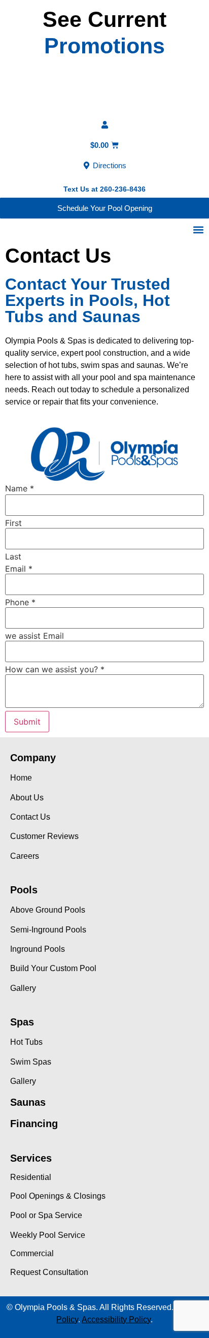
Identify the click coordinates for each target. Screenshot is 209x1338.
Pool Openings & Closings (58, 1196)
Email (18, 569)
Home (21, 777)
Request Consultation (49, 1272)
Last (13, 556)
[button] (198, 229)
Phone (20, 602)
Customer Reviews (44, 836)
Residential (30, 1177)
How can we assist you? (54, 669)
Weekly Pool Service (47, 1235)
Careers (24, 856)
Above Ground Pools (47, 910)
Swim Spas (30, 1061)
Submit (27, 722)
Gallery (23, 988)
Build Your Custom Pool (53, 968)
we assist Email (34, 636)
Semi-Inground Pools (48, 929)
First (13, 523)
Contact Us (30, 817)
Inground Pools (37, 949)
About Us (27, 797)
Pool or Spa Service (46, 1215)
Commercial (32, 1253)
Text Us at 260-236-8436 (104, 189)
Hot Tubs (26, 1042)
